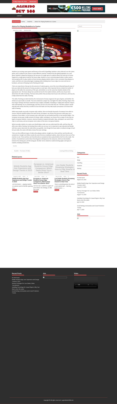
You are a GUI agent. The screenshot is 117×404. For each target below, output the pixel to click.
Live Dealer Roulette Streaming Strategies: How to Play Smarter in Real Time (65, 168)
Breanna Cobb (27, 30)
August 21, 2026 (17, 176)
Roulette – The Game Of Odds (22, 151)
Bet (78, 157)
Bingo (78, 160)
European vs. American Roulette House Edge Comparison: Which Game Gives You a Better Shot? (43, 168)
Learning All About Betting (66, 151)
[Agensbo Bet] (13, 16)
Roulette (15, 146)
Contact (19, 16)
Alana (23, 176)
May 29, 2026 (58, 176)
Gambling (79, 163)
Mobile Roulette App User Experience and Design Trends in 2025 (22, 168)
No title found (15, 277)
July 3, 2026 (37, 176)
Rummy (79, 168)
